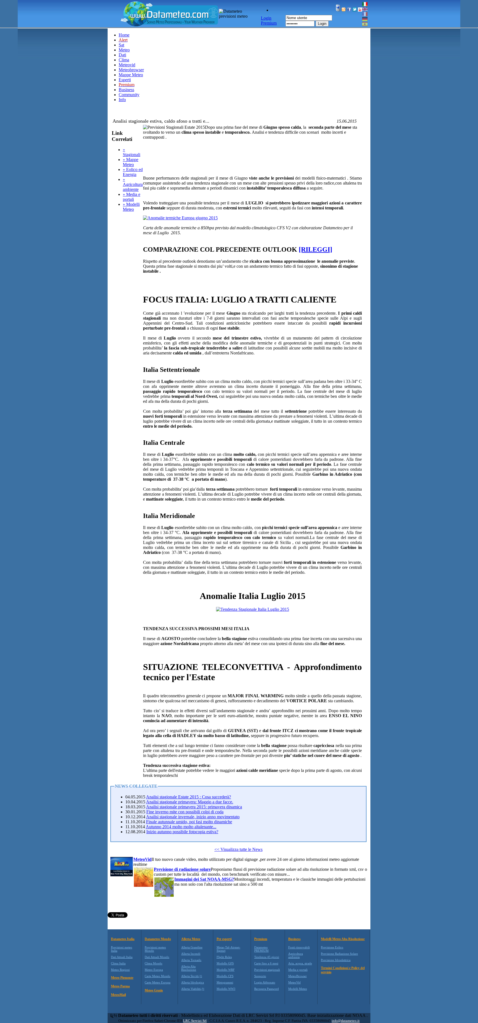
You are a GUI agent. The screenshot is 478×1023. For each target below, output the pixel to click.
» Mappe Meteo (130, 162)
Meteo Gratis (154, 990)
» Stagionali (131, 152)
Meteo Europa (154, 969)
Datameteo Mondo (158, 939)
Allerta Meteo (190, 939)
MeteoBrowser (297, 976)
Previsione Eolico (332, 947)
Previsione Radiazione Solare (339, 953)
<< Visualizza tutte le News (238, 849)
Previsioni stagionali (267, 969)
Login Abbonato (264, 982)
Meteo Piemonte (122, 978)
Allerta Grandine (191, 947)
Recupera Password (266, 988)
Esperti (125, 79)
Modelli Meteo (297, 988)
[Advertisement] (243, 162)
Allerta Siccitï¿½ (191, 976)
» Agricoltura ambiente (133, 184)
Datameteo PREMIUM (261, 949)
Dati (122, 54)
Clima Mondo (153, 963)
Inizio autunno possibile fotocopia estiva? (182, 831)
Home (124, 35)
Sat (121, 45)
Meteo (124, 50)
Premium (260, 939)
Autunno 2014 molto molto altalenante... (181, 826)
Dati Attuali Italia (122, 957)
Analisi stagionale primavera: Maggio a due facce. (189, 802)
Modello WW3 (226, 988)
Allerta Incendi (190, 953)
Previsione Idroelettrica (335, 960)
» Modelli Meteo (131, 207)
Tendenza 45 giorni (266, 957)
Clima (124, 59)
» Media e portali (131, 197)
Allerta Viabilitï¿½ (192, 988)
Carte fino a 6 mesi (266, 963)
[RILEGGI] (315, 249)
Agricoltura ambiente (295, 955)
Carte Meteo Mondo (157, 976)
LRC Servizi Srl (195, 1021)
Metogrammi (225, 982)
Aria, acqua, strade (300, 963)
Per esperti (224, 939)
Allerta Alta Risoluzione (188, 968)
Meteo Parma (120, 986)
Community (129, 94)
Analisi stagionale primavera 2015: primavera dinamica (194, 806)
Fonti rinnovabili (299, 947)
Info (122, 99)
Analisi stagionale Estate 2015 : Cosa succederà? (188, 797)
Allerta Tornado (191, 960)
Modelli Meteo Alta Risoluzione (343, 939)
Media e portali (298, 969)
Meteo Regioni (120, 969)
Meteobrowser (131, 69)
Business (126, 89)
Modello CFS (225, 976)
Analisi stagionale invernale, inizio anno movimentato (193, 816)
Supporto (260, 976)
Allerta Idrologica (192, 982)
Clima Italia (118, 963)
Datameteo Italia (122, 939)
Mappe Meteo (131, 74)
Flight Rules (224, 957)
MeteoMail (118, 995)
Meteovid (127, 64)
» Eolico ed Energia (133, 172)
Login (322, 24)
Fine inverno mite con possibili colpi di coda (185, 811)
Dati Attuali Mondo (157, 957)
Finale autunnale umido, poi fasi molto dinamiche (189, 821)
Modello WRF (226, 969)
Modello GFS (225, 963)
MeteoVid (294, 982)
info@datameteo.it (346, 1021)
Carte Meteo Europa (157, 982)
